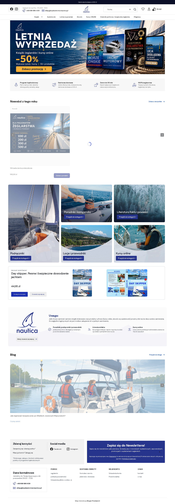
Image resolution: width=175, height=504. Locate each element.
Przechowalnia (114, 477)
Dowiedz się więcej (38, 294)
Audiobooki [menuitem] (51, 17)
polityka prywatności (58, 477)
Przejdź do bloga (155, 355)
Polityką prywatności (129, 459)
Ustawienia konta (115, 473)
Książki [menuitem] (36, 17)
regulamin (54, 473)
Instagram (74, 449)
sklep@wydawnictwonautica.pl (29, 488)
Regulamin (112, 456)
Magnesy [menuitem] (137, 17)
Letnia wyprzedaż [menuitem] (66, 17)
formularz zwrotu (86, 473)
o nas (140, 477)
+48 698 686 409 (23, 483)
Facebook (57, 449)
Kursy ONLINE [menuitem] (91, 17)
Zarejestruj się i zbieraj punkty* (24, 449)
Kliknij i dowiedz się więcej (25, 339)
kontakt (140, 473)
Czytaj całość (15, 421)
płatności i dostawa (87, 477)
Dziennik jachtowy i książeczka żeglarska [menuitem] (115, 17)
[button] (135, 9)
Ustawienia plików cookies (60, 480)
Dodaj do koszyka (19, 294)
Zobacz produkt (62, 176)
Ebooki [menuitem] (79, 17)
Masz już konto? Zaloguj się (23, 453)
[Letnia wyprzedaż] (87, 73)
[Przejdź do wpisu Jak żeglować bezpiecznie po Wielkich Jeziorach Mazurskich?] (87, 386)
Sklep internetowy (86, 501)
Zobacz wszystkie (155, 101)
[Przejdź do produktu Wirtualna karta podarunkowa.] (40, 136)
